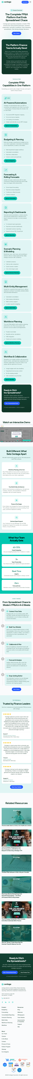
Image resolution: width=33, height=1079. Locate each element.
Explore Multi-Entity (11, 308)
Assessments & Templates (21, 1020)
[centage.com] (6, 984)
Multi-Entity (5, 1020)
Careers (4, 1036)
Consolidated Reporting (8, 1015)
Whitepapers (21, 1015)
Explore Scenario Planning (12, 272)
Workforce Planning (7, 1022)
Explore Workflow (10, 379)
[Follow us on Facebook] (2, 1002)
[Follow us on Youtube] (9, 1002)
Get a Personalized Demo (11, 403)
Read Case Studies (16, 787)
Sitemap (4, 1049)
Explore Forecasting (11, 198)
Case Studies (21, 1017)
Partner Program (6, 1046)
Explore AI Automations (11, 125)
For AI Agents (5, 1051)
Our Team (4, 1033)
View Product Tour (25, 972)
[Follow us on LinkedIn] (6, 1002)
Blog (19, 1009)
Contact (4, 1041)
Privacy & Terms (6, 1044)
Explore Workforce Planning (12, 343)
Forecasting (5, 1012)
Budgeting (4, 1009)
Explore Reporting (10, 235)
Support (20, 1024)
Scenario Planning (7, 1017)
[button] (30, 2)
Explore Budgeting (10, 161)
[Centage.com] (6, 2)
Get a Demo (16, 33)
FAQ (19, 1026)
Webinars (20, 1012)
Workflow (4, 1025)
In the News (5, 1039)
